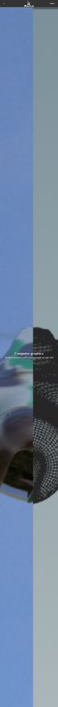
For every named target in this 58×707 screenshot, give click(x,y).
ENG (53, 3)
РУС (51, 3)
